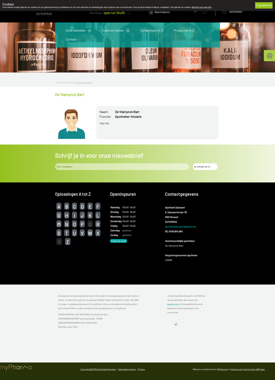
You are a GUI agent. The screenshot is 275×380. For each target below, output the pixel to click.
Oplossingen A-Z (151, 30)
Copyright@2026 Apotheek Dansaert (98, 369)
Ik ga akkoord (263, 5)
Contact (71, 39)
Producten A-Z (184, 30)
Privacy (141, 369)
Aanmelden (235, 11)
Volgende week (118, 240)
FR (195, 11)
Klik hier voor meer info (201, 7)
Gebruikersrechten (127, 369)
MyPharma (222, 369)
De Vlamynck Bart (83, 82)
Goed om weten (113, 30)
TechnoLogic (236, 369)
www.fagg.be (173, 304)
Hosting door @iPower (254, 369)
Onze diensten (75, 30)
